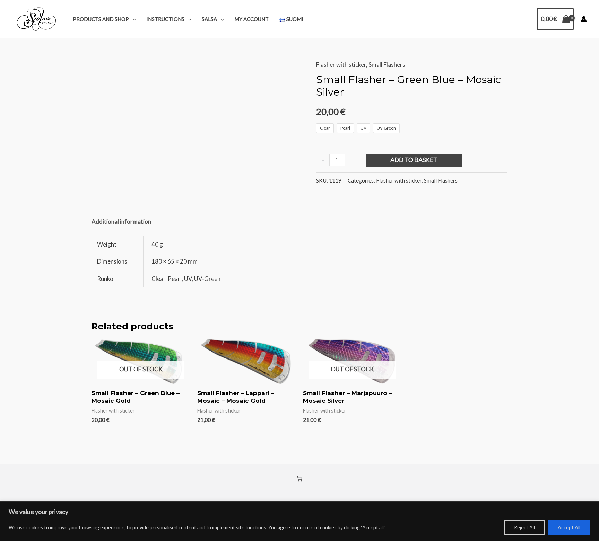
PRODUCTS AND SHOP (101, 19)
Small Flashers (386, 64)
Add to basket (413, 160)
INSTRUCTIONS (165, 19)
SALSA (209, 19)
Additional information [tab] (121, 221)
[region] (299, 521)
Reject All (524, 527)
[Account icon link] (584, 19)
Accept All (569, 527)
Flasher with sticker (341, 64)
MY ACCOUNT (251, 19)
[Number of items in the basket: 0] (299, 478)
